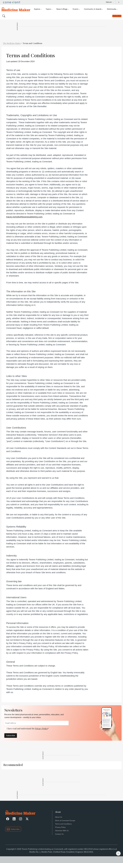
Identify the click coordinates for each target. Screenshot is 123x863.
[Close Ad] (118, 853)
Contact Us (59, 834)
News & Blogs (61, 9)
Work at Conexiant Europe (65, 820)
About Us (58, 817)
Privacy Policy (60, 827)
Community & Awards (92, 9)
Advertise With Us (62, 831)
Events (75, 9)
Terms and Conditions (32, 43)
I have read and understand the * (28, 728)
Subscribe (10, 735)
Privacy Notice (41, 728)
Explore (37, 9)
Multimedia (111, 9)
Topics (48, 9)
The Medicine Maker (12, 43)
